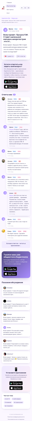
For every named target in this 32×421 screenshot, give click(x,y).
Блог (8, 13)
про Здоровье (8, 406)
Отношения (8, 402)
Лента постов (11, 6)
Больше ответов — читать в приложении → (16, 245)
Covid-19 (7, 399)
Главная (9, 2)
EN (28, 8)
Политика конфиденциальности (16, 417)
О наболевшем (16, 399)
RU (22, 8)
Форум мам (14, 18)
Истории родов (18, 402)
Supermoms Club (6, 18)
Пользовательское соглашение (16, 419)
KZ (25, 8)
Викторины (10, 9)
